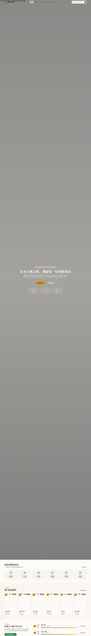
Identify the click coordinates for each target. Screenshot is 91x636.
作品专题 (47, 2)
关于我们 (53, 2)
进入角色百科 (82, 590)
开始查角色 (40, 283)
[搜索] (85, 2)
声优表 (42, 2)
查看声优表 (51, 283)
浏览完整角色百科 (10, 634)
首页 (32, 2)
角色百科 (36, 2)
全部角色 (83, 567)
